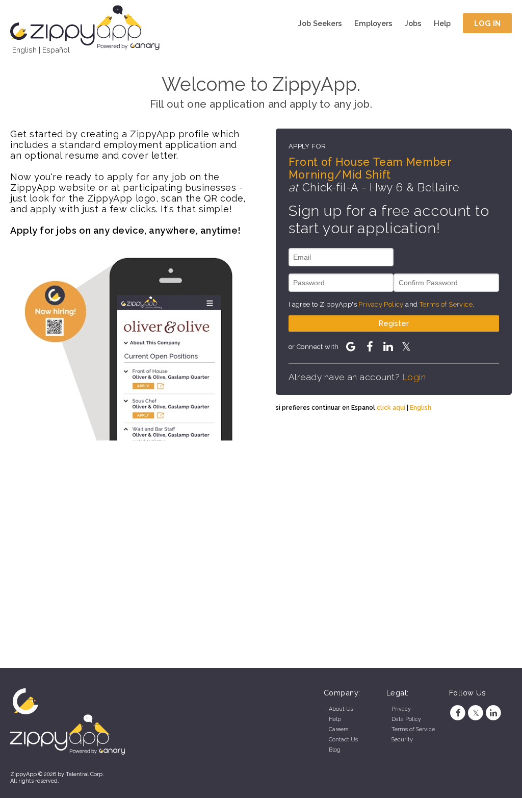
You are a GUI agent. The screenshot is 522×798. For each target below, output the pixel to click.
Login (414, 377)
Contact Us (343, 739)
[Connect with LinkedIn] (388, 347)
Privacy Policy (380, 304)
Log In (487, 23)
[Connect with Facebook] (369, 347)
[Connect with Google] (351, 347)
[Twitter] (476, 713)
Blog (335, 749)
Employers (373, 23)
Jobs (413, 23)
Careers (338, 729)
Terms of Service (446, 304)
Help (442, 23)
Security (402, 739)
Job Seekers (320, 23)
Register (394, 323)
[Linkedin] (494, 713)
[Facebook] (458, 713)
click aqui (391, 407)
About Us (341, 709)
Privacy (401, 709)
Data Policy (406, 719)
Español (56, 49)
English (24, 49)
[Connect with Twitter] (406, 347)
